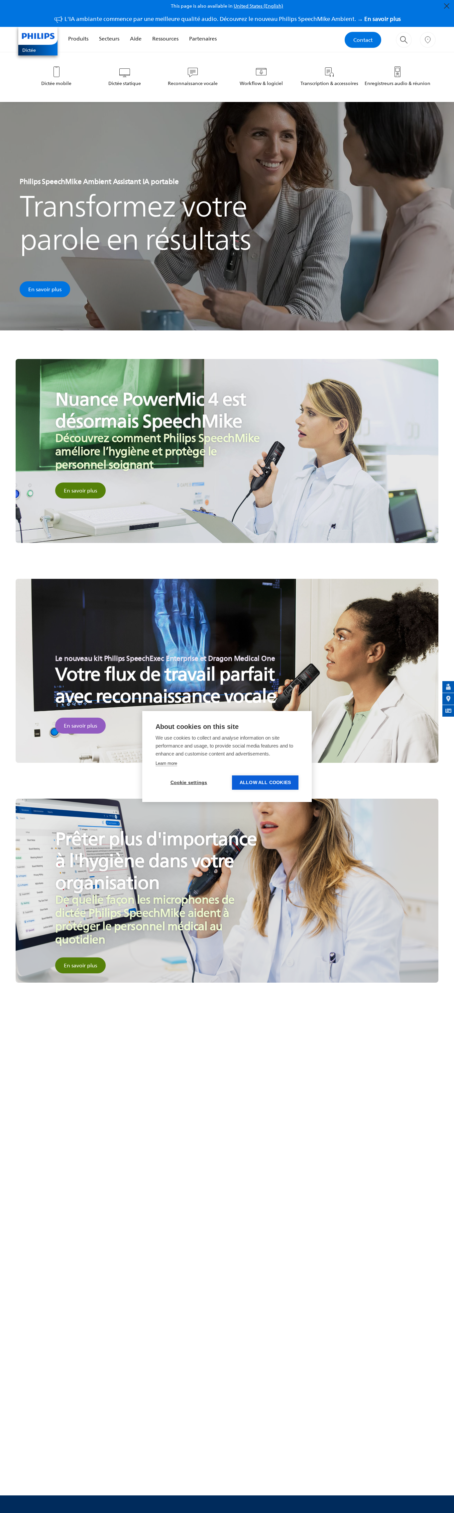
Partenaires (203, 38)
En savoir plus (44, 289)
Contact (363, 39)
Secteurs (109, 38)
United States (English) (258, 6)
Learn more (166, 763)
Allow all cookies (265, 782)
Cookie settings (188, 782)
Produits (78, 38)
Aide (136, 38)
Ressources (165, 38)
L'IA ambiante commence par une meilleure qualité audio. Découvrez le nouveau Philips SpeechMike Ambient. (232, 19)
